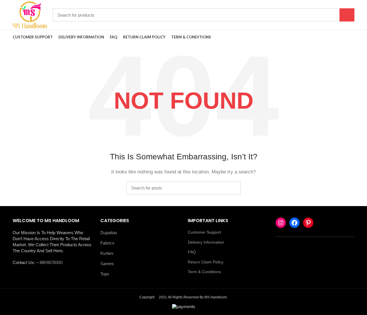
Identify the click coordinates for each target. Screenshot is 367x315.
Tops (104, 273)
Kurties (107, 253)
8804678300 (51, 262)
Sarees (107, 263)
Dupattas (108, 232)
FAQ (192, 252)
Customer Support (204, 232)
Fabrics (107, 242)
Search (346, 14)
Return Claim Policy (205, 262)
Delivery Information (206, 242)
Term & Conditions (204, 271)
